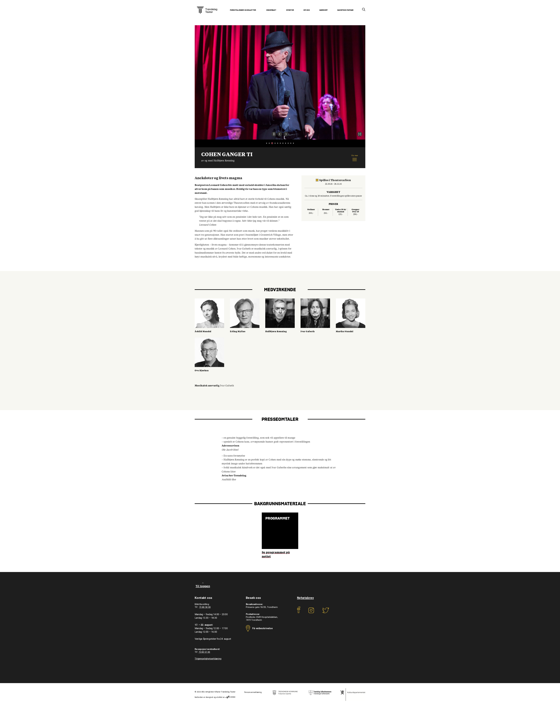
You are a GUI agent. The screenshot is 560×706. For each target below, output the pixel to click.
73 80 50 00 (205, 607)
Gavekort (323, 10)
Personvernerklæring (253, 692)
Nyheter (290, 10)
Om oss (306, 10)
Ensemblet (271, 10)
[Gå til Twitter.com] (325, 612)
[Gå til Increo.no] (230, 697)
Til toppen (203, 586)
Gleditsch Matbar (345, 10)
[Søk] (363, 10)
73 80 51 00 (204, 652)
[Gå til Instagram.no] (311, 612)
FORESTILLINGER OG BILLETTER (243, 10)
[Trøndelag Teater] (207, 6)
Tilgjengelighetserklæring (208, 658)
